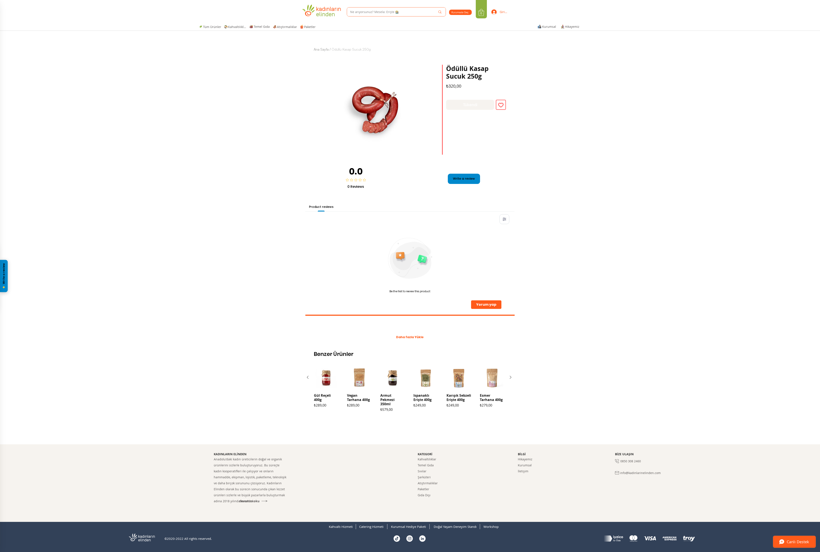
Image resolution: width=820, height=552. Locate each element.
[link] (481, 12)
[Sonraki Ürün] (510, 377)
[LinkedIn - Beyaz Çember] (422, 538)
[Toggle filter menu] (504, 219)
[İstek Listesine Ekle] (501, 105)
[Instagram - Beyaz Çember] (409, 538)
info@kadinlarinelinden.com (640, 473)
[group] (409, 397)
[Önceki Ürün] (307, 377)
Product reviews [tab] (321, 207)
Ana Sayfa (321, 49)
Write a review (464, 178)
